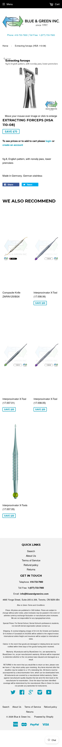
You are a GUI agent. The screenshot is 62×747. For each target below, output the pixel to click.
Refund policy (31, 565)
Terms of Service (31, 560)
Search (31, 551)
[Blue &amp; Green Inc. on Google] (30, 693)
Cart (57, 4)
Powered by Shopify (43, 716)
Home (5, 45)
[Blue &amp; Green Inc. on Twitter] (13, 693)
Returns (31, 569)
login (48, 141)
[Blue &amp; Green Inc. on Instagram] (39, 693)
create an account (12, 145)
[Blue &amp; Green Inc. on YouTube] (48, 693)
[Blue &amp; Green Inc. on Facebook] (22, 693)
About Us (31, 555)
